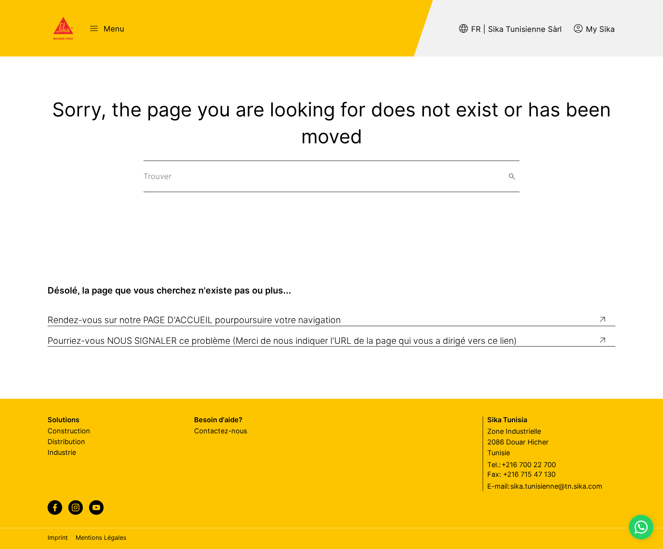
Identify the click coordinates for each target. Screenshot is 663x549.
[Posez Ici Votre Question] (641, 527)
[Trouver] (512, 176)
